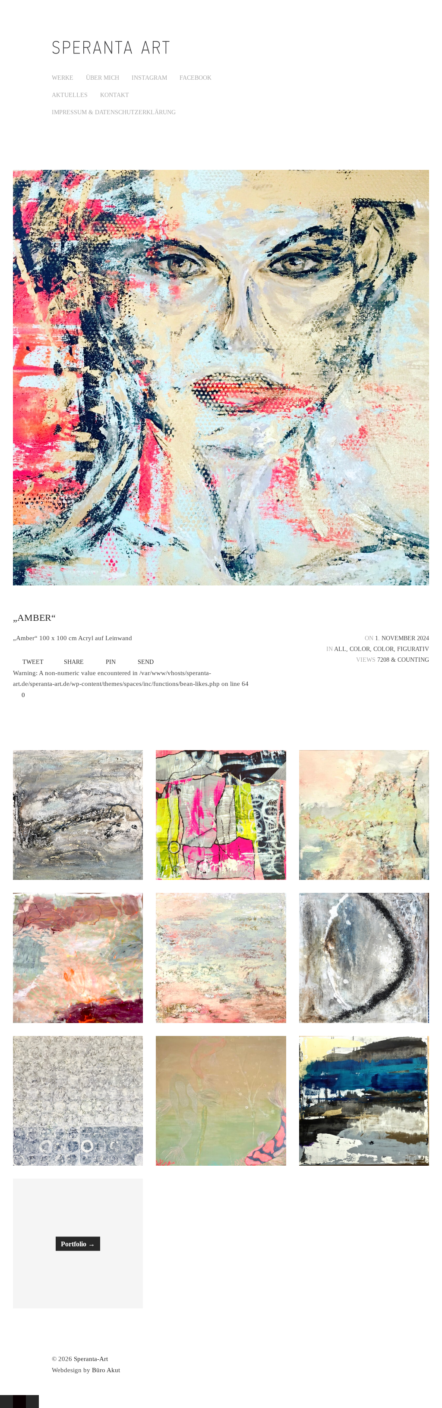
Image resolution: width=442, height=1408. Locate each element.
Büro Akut (106, 1370)
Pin (111, 662)
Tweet (33, 662)
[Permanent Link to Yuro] (364, 1100)
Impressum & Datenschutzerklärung (114, 112)
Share (74, 662)
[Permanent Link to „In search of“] (77, 815)
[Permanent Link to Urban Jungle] (77, 957)
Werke (62, 78)
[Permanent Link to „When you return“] (220, 815)
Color (360, 649)
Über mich (102, 78)
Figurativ (413, 649)
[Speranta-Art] (112, 53)
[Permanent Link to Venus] (364, 957)
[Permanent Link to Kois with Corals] (220, 1100)
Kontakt (114, 95)
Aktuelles (70, 95)
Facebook (196, 78)
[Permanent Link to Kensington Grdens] (364, 815)
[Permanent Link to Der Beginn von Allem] (77, 1100)
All (340, 649)
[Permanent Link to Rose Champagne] (220, 957)
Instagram (149, 78)
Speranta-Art (91, 1358)
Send (146, 662)
